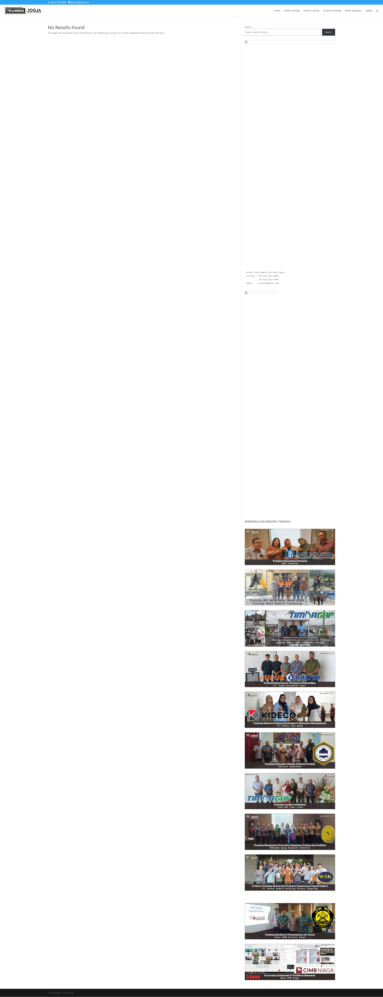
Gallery (369, 11)
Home (277, 11)
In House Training (332, 11)
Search (248, 26)
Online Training (311, 11)
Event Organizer (353, 11)
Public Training (292, 11)
